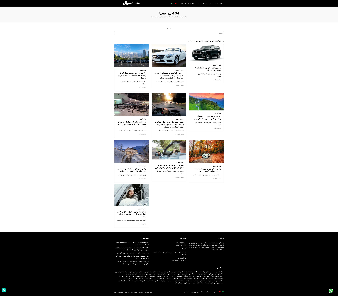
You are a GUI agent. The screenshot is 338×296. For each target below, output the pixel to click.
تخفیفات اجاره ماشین (125, 281)
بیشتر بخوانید (142, 87)
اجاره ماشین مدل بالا (139, 281)
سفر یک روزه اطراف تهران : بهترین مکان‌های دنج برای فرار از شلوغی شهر (169, 166)
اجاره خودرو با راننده (205, 272)
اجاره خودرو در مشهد (186, 278)
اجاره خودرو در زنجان (160, 274)
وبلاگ (198, 3)
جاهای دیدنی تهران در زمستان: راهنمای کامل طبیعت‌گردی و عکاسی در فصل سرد (131, 214)
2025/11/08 (142, 166)
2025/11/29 (217, 65)
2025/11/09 (217, 113)
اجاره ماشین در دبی (178, 281)
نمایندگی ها (191, 3)
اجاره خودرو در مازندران (200, 278)
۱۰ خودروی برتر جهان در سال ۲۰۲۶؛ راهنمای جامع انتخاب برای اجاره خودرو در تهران (132, 75)
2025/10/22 (217, 166)
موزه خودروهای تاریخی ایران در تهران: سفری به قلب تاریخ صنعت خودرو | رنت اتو (131, 124)
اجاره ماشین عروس (152, 281)
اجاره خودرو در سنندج (146, 274)
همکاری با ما (178, 283)
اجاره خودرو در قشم (162, 276)
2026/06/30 (142, 70)
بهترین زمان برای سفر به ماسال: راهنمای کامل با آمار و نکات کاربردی (207, 117)
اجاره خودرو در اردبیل (164, 272)
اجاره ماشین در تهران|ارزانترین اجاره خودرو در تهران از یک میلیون (204, 281)
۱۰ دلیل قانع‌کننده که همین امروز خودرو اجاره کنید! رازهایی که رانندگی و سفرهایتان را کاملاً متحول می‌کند (169, 75)
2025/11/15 (180, 119)
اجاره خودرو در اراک (177, 272)
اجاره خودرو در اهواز (121, 272)
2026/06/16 (180, 70)
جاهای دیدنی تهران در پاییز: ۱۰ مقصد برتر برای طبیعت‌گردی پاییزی (207, 170)
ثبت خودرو (220, 283)
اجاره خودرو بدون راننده (191, 272)
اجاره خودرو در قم (150, 276)
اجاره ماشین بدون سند (145, 278)
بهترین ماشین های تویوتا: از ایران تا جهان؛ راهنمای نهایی (208, 69)
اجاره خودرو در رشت (188, 274)
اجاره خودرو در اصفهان (135, 272)
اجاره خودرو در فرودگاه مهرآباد (192, 276)
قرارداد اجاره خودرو (197, 283)
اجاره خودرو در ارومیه (150, 272)
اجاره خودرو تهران (206, 3)
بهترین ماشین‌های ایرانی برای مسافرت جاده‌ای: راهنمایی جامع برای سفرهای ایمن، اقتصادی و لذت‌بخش (169, 124)
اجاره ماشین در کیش (165, 281)
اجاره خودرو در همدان (172, 278)
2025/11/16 (142, 119)
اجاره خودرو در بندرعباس (216, 274)
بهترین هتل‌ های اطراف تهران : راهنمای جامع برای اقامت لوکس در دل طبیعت (131, 170)
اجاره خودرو (218, 3)
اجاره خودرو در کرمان (124, 276)
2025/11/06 (180, 162)
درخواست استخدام (210, 283)
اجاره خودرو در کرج (137, 276)
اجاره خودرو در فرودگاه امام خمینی (213, 276)
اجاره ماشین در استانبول (130, 278)
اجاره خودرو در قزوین (176, 276)
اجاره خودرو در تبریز (201, 274)
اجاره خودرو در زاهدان (174, 274)
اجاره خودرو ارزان (218, 272)
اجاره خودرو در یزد (159, 278)
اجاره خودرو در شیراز (132, 274)
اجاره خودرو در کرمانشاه (216, 278)
